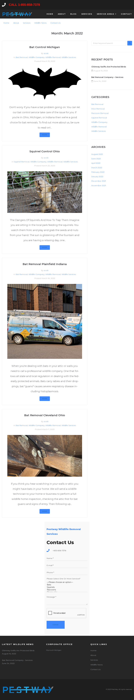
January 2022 (97, 176)
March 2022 (96, 167)
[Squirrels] (67, 587)
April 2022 (95, 163)
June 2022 (96, 158)
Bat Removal (22, 57)
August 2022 (97, 154)
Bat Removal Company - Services (17, 660)
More (44, 135)
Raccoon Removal (99, 113)
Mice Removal (98, 109)
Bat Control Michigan (44, 47)
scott (46, 53)
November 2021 (98, 185)
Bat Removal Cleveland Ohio (44, 415)
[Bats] (67, 585)
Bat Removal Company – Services (107, 77)
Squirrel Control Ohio (44, 151)
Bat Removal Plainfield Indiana (45, 264)
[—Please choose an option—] (67, 582)
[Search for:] (108, 43)
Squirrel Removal (21, 161)
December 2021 (98, 181)
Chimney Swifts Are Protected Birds (108, 67)
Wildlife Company (36, 57)
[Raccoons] (67, 589)
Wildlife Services (69, 57)
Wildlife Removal (53, 57)
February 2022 (97, 172)
